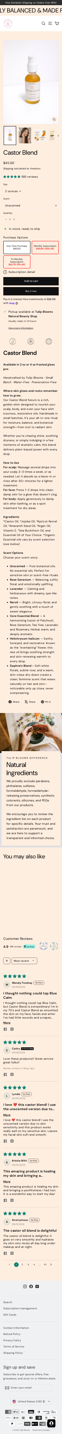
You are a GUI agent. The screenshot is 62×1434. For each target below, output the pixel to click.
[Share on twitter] (12, 1030)
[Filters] (6, 961)
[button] (12, 177)
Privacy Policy (12, 1340)
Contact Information (16, 1328)
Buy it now (31, 291)
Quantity (7, 213)
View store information (20, 328)
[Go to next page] (52, 1264)
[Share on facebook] (5, 1029)
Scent (6, 198)
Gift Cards (9, 1314)
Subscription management (20, 1308)
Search (7, 1302)
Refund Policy (12, 1334)
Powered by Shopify (41, 1430)
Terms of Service (13, 1346)
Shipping (8, 168)
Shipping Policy (13, 1353)
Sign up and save (19, 1367)
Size (5, 184)
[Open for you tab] (51, 1423)
